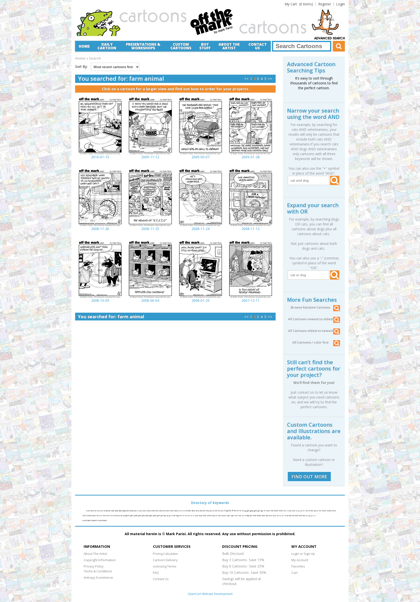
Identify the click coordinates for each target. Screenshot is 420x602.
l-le (306, 510)
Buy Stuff (204, 46)
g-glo (247, 510)
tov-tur (269, 515)
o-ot (115, 515)
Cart (294, 572)
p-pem (126, 515)
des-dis (196, 510)
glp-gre (253, 510)
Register (324, 4)
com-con (169, 510)
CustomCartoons (180, 46)
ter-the (253, 515)
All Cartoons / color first (310, 342)
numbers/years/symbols (94, 520)
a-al (88, 510)
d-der (189, 510)
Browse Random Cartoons (310, 307)
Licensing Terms (164, 566)
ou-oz (120, 515)
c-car (139, 510)
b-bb (106, 510)
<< (246, 78)
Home (84, 46)
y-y (310, 515)
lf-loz (311, 510)
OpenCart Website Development (210, 594)
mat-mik (331, 510)
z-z (313, 515)
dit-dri (203, 510)
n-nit (103, 515)
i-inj (289, 510)
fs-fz (242, 510)
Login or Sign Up (303, 553)
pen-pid (134, 515)
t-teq (247, 515)
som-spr (225, 515)
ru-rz (190, 515)
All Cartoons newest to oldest (310, 319)
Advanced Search (329, 38)
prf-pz (163, 515)
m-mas (323, 510)
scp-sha (202, 515)
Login (340, 4)
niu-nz (110, 515)
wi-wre (295, 515)
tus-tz (276, 515)
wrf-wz (302, 515)
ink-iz (295, 510)
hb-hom (275, 510)
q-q (169, 515)
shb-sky (211, 515)
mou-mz (95, 515)
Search (95, 58)
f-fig (226, 510)
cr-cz (183, 510)
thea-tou (261, 515)
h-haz (267, 510)
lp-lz (316, 510)
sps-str (234, 515)
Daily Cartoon (106, 46)
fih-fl (231, 510)
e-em (215, 510)
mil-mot (86, 515)
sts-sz (241, 515)
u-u (281, 515)
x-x (307, 515)
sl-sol (218, 515)
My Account (299, 560)
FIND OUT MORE (309, 476)
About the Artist (229, 46)
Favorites (298, 566)
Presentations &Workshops (143, 46)
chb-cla (154, 510)
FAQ (156, 572)
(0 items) (299, 4)
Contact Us (257, 46)
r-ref (173, 515)
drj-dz (209, 510)
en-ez (221, 510)
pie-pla (141, 515)
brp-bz (133, 510)
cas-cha (146, 510)
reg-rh (178, 515)
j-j (299, 510)
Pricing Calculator (165, 553)
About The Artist (95, 553)
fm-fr (236, 510)
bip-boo (118, 510)
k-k (303, 510)
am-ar (94, 510)
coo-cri (177, 510)
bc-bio (111, 510)
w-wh (289, 515)
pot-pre (156, 515)
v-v (285, 515)
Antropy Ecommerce (98, 577)
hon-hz (283, 510)
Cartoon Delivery (165, 560)
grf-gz (260, 510)
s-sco (195, 515)
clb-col (161, 510)
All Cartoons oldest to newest (310, 330)
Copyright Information (100, 560)
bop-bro (126, 510)
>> (270, 78)
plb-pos (149, 515)
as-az (100, 510)
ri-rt (184, 515)
